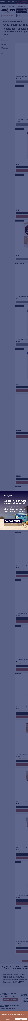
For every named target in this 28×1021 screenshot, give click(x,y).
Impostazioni (7, 1019)
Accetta (20, 1019)
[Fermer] (26, 1012)
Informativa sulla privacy (12, 1016)
